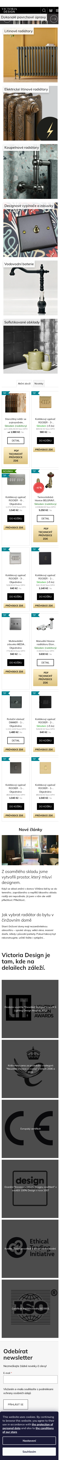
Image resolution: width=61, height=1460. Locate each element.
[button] (4, 19)
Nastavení (29, 1440)
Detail (15, 427)
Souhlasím (29, 1451)
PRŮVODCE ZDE (43, 433)
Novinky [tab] (37, 368)
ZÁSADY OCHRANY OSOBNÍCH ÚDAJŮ (29, 1394)
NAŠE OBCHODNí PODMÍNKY (29, 1389)
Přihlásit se (15, 1369)
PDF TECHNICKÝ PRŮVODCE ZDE (15, 442)
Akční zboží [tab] (23, 368)
